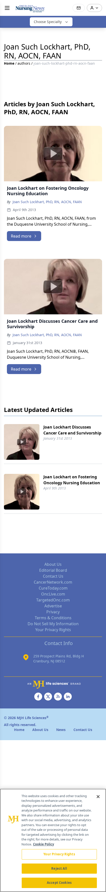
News (61, 729)
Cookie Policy (43, 844)
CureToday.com (53, 588)
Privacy (53, 612)
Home (9, 63)
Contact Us (53, 576)
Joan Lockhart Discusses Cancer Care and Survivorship (72, 430)
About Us (53, 564)
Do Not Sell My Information (53, 623)
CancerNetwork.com (53, 582)
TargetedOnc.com (53, 600)
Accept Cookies (59, 882)
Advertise (53, 606)
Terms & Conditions (53, 618)
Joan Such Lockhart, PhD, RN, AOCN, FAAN (47, 201)
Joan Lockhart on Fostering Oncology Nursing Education (71, 480)
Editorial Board (53, 570)
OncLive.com (53, 594)
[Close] (98, 796)
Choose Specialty (48, 21)
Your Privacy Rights (53, 629)
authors (24, 63)
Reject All (59, 868)
